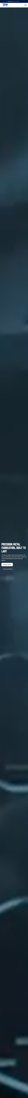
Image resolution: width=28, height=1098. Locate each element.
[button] (25, 5)
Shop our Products (8, 569)
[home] (5, 5)
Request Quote (7, 564)
